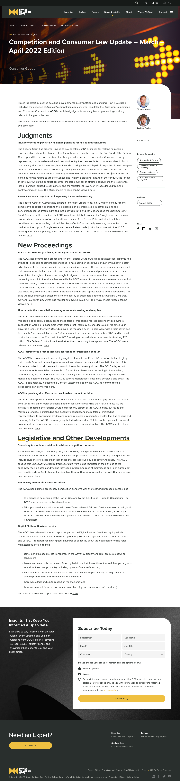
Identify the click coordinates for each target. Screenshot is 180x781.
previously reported (87, 153)
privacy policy (110, 690)
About (129, 12)
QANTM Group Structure (160, 770)
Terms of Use (94, 770)
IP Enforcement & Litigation (147, 178)
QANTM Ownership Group (135, 770)
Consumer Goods (147, 172)
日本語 (155, 2)
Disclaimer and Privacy (112, 770)
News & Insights (112, 12)
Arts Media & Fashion (149, 160)
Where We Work (145, 12)
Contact (163, 12)
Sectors (82, 12)
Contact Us (30, 745)
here (31, 125)
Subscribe (120, 698)
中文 (145, 2)
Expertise (68, 12)
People (95, 12)
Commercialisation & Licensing (148, 166)
